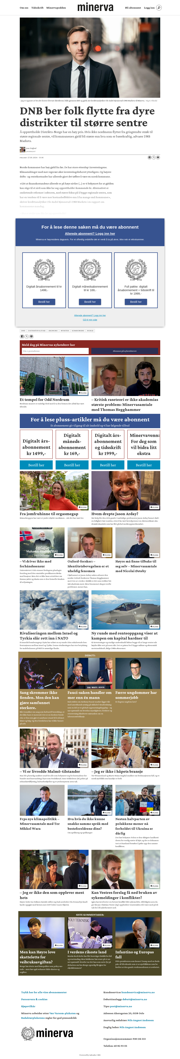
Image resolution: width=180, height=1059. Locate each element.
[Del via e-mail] (158, 157)
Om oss (24, 7)
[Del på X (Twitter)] (154, 157)
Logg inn (149, 7)
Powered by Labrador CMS (90, 1055)
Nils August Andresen (141, 1020)
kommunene (78, 331)
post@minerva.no (121, 1006)
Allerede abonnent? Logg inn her (90, 233)
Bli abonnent (133, 7)
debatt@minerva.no (134, 999)
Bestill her (44, 301)
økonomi (53, 331)
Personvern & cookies (34, 999)
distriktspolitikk (36, 331)
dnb (23, 331)
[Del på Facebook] (150, 157)
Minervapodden (56, 7)
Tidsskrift (37, 7)
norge (90, 331)
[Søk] (159, 7)
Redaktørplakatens (33, 1017)
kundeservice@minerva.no (138, 992)
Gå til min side (90, 320)
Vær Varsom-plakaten (62, 1013)
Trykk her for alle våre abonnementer (44, 992)
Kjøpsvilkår (28, 1006)
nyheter (65, 331)
